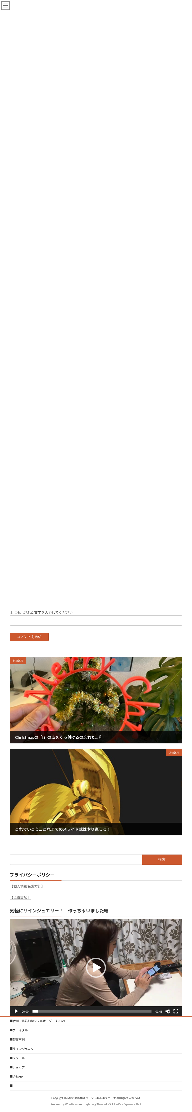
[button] (96, 968)
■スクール (17, 1058)
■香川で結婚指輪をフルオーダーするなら (38, 1021)
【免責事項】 (20, 897)
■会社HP (16, 1076)
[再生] (16, 1011)
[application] (96, 967)
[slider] (92, 1011)
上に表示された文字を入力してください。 (43, 612)
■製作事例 (17, 1039)
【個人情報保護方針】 (27, 886)
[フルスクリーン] (175, 1011)
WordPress (71, 1104)
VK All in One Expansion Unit (124, 1104)
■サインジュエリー (23, 1049)
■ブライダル (19, 1030)
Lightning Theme (95, 1104)
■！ (13, 1086)
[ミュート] (167, 1011)
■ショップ (17, 1067)
